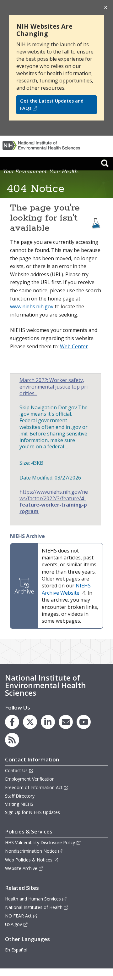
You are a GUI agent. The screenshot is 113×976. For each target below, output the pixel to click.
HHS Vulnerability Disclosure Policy (40, 842)
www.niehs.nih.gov (31, 306)
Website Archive (21, 868)
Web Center (74, 346)
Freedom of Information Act (33, 787)
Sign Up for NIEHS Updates (32, 812)
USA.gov (13, 924)
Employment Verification (30, 779)
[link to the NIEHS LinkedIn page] (48, 722)
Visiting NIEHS (19, 804)
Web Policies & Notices (28, 860)
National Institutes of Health (33, 907)
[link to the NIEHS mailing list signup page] (66, 722)
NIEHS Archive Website (66, 589)
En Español (16, 950)
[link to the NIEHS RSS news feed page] (12, 740)
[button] (105, 163)
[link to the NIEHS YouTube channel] (84, 722)
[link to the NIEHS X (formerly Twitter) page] (30, 722)
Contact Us (16, 770)
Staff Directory (20, 796)
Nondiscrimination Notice (31, 851)
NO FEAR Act (18, 916)
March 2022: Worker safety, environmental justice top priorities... (53, 386)
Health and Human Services (33, 899)
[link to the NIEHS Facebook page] (12, 722)
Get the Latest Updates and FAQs (51, 104)
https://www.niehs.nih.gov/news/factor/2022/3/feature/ (53, 502)
